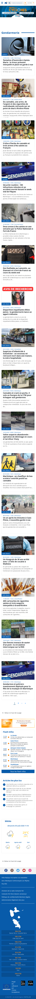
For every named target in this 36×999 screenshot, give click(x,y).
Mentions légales (24, 897)
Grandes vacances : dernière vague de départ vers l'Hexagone (21, 750)
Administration (6, 900)
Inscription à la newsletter (19, 878)
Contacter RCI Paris (8, 894)
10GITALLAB (27, 997)
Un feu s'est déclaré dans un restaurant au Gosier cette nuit (22, 737)
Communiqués (17, 881)
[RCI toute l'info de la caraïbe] (6, 2)
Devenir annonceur (20, 894)
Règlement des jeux (18, 900)
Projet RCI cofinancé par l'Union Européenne (14, 987)
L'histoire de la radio (8, 891)
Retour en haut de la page (13, 713)
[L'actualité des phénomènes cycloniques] (9, 13)
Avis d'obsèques (7, 881)
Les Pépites (25, 881)
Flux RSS (4, 884)
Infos (3, 878)
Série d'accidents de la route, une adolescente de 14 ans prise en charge (21, 761)
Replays (7, 878)
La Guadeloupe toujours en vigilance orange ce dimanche (21, 766)
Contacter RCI (19, 891)
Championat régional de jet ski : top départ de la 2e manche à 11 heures (21, 755)
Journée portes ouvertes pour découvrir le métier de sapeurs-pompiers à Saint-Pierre (19, 744)
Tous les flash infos (18, 771)
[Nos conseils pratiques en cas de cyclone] (26, 13)
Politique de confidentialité (10, 897)
